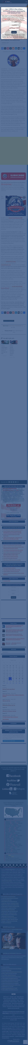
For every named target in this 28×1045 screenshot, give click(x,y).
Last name (14, 25)
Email (14, 28)
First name (14, 21)
